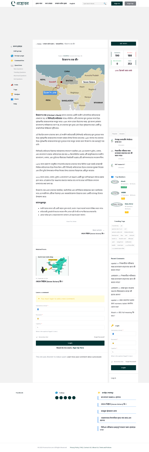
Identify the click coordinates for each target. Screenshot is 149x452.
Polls (16, 85)
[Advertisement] (74, 23)
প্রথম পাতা (39, 3)
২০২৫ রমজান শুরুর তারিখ (118, 249)
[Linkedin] (65, 397)
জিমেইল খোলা (122, 239)
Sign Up (130, 3)
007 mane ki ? (120, 164)
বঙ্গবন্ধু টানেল (120, 242)
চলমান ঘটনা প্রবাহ (61, 3)
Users (17, 99)
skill (125, 229)
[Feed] (69, 397)
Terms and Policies (105, 447)
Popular (114, 134)
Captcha (39, 324)
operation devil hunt (117, 229)
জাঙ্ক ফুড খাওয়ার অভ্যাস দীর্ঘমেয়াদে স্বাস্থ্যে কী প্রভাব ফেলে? (122, 291)
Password (39, 315)
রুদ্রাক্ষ (123, 192)
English (72, 3)
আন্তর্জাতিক (66, 56)
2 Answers (121, 159)
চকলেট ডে (114, 239)
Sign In (117, 3)
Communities (19, 60)
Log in (113, 378)
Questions (18, 65)
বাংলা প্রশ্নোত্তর (17, 46)
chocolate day (115, 226)
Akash (123, 181)
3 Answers (121, 145)
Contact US (87, 447)
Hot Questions (18, 79)
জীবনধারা (130, 239)
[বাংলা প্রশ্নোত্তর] (22, 3)
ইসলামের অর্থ (115, 236)
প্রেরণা (113, 242)
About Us (95, 447)
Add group (17, 51)
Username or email (42, 306)
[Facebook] (56, 397)
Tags (15, 89)
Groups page (19, 56)
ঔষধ (122, 236)
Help (15, 104)
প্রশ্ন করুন (123, 43)
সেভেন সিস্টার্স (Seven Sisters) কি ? (92, 233)
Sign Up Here (78, 347)
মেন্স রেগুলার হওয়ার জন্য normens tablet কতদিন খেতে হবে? (122, 303)
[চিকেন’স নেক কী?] (70, 87)
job (121, 226)
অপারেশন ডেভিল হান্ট (117, 232)
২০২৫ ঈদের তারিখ (129, 245)
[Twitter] (61, 397)
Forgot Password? (99, 337)
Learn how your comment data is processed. (84, 356)
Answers (121, 134)
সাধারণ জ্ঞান (120, 245)
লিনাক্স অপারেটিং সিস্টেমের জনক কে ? (123, 140)
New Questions (18, 69)
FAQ (81, 447)
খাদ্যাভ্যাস (131, 236)
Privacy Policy (74, 447)
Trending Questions (20, 72)
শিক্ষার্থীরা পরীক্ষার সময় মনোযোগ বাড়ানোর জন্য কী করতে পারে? (123, 153)
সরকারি (113, 245)
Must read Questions (20, 76)
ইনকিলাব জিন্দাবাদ (128, 232)
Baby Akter (129, 204)
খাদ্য (126, 236)
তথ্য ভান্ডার (48, 3)
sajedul (113, 263)
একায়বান (114, 275)
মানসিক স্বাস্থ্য (128, 242)
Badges (17, 94)
